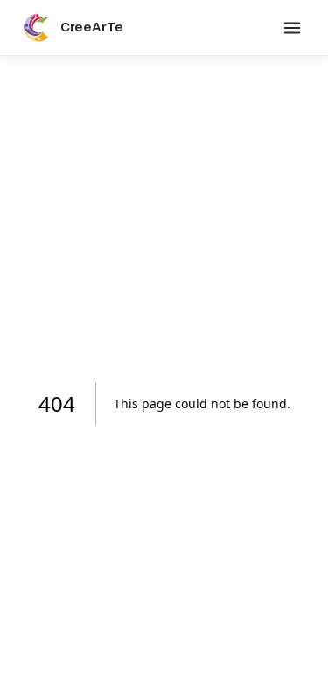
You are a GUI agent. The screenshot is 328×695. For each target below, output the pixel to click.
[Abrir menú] (292, 28)
